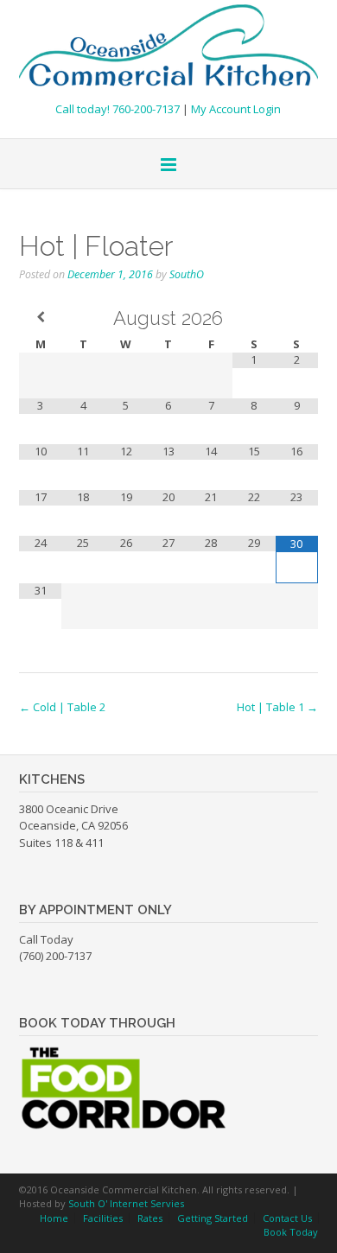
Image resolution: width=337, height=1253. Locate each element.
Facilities (103, 1218)
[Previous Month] (40, 317)
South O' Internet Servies (126, 1203)
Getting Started (212, 1218)
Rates (149, 1218)
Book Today (291, 1231)
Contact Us (287, 1218)
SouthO (186, 274)
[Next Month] (297, 317)
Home (54, 1218)
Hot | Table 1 (277, 707)
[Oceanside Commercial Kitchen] (168, 46)
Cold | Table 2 (62, 707)
